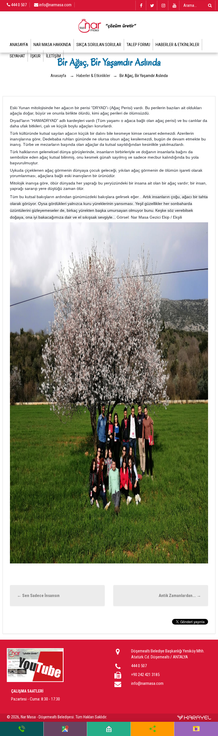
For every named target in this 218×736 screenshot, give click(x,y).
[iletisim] (196, 729)
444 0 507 (18, 4)
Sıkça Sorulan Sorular (98, 44)
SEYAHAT (17, 56)
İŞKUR (35, 56)
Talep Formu (138, 44)
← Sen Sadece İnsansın (38, 595)
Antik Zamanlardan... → (180, 595)
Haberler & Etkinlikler (177, 44)
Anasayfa (19, 44)
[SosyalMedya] (152, 729)
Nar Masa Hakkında (52, 44)
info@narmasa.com (55, 4)
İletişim (53, 56)
